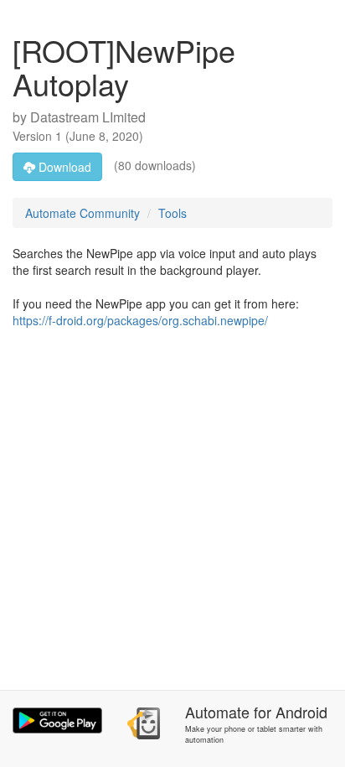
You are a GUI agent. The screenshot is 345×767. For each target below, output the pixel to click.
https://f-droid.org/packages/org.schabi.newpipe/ (140, 320)
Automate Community (82, 213)
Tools (172, 213)
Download (63, 166)
